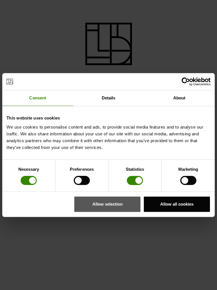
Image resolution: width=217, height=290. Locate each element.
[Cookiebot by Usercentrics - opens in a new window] (186, 81)
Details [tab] (109, 97)
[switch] (82, 180)
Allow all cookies (177, 204)
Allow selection (107, 204)
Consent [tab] (37, 97)
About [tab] (179, 97)
